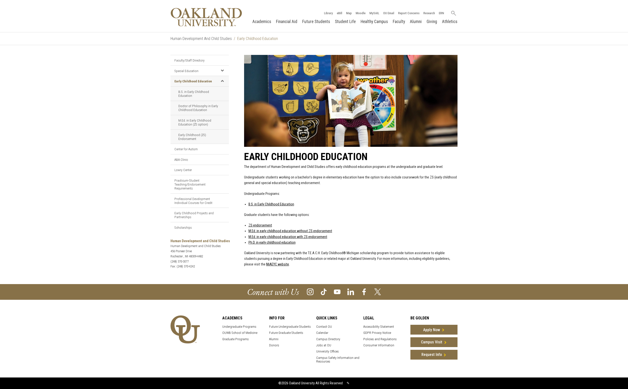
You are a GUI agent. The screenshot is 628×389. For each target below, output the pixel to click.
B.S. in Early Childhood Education (193, 94)
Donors (274, 345)
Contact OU (324, 326)
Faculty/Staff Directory (189, 60)
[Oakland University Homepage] (206, 17)
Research (429, 13)
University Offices (327, 351)
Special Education (186, 71)
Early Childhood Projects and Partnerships (194, 215)
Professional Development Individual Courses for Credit (193, 201)
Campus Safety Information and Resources (337, 359)
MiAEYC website (277, 264)
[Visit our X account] (377, 291)
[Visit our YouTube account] (337, 291)
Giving (432, 21)
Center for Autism (186, 149)
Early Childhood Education (193, 81)
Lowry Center (183, 170)
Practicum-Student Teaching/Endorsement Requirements (190, 184)
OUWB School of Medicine (239, 333)
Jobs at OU (323, 345)
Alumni (416, 21)
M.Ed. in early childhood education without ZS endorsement (290, 231)
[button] (222, 70)
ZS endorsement (260, 225)
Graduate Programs (235, 339)
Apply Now (431, 329)
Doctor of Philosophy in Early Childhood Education (198, 108)
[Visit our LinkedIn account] (350, 291)
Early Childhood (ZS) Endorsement (192, 137)
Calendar (322, 333)
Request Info (431, 354)
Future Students (316, 21)
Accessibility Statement (378, 326)
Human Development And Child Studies (201, 38)
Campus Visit (431, 342)
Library (328, 13)
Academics (261, 21)
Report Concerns (408, 13)
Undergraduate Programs (239, 326)
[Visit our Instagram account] (310, 291)
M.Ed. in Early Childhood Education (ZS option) (194, 122)
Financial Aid (286, 21)
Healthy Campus (374, 21)
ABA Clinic (181, 160)
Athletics (449, 21)
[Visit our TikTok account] (323, 291)
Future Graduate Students (286, 333)
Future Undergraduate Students (290, 326)
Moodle (361, 13)
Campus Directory (328, 339)
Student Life (345, 21)
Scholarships (183, 227)
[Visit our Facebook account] (364, 291)
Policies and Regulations (380, 339)
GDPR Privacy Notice (377, 333)
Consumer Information (378, 345)
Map (349, 13)
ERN (441, 13)
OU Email (388, 13)
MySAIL (374, 13)
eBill (339, 13)
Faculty (399, 21)
